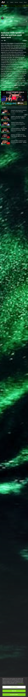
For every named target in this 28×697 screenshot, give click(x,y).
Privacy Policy (21, 683)
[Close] (25, 678)
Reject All (14, 690)
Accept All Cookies (14, 694)
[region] (14, 687)
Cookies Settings (13, 687)
